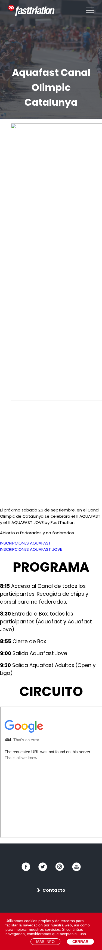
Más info (45, 941)
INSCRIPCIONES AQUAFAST (25, 543)
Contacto (53, 890)
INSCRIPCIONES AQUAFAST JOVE (31, 549)
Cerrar (80, 941)
